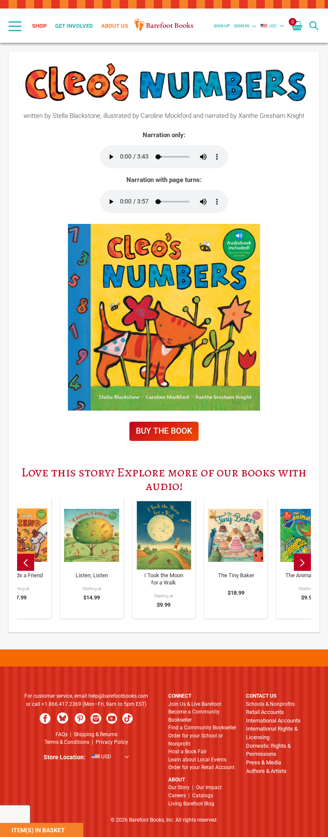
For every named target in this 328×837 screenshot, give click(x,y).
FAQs (61, 734)
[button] (269, 25)
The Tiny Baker (236, 575)
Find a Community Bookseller (202, 728)
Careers (177, 796)
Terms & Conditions (66, 742)
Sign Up (222, 25)
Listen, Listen (92, 575)
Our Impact (209, 787)
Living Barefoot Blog (191, 804)
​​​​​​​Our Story (179, 787)
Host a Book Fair (187, 752)
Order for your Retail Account (201, 767)
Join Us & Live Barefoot (194, 704)
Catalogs (202, 796)
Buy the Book (164, 431)
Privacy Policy (112, 742)
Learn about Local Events (197, 760)
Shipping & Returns (95, 734)
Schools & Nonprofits (270, 704)
